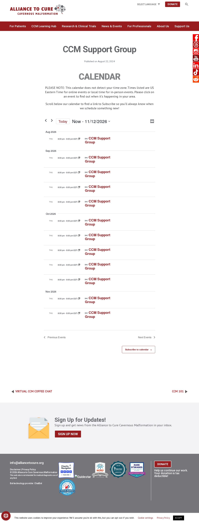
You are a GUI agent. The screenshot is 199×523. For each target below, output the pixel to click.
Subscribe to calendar (136, 349)
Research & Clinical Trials (79, 26)
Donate (173, 4)
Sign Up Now (68, 434)
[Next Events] (52, 120)
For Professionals (139, 26)
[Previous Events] (46, 120)
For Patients (18, 26)
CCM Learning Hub (43, 26)
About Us (163, 26)
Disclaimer (15, 469)
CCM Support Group (97, 140)
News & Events (112, 26)
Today (62, 121)
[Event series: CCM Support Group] (79, 138)
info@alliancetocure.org (27, 463)
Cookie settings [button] (145, 517)
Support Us (181, 26)
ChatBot (38, 483)
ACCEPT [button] (178, 518)
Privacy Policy (29, 469)
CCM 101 (178, 391)
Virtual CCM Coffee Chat (33, 391)
